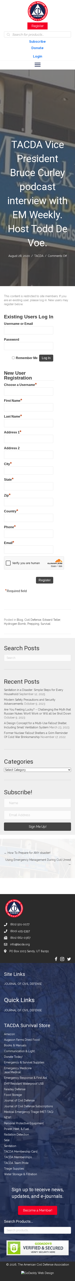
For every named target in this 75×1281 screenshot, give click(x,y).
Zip (7, 495)
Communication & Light (19, 1051)
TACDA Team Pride (16, 1163)
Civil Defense (32, 619)
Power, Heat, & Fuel (16, 1129)
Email (9, 542)
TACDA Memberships (18, 1157)
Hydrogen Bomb (15, 623)
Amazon (9, 1034)
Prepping (33, 623)
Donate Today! (13, 1056)
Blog (20, 619)
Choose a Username (20, 384)
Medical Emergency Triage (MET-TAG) (28, 1111)
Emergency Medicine (18, 1068)
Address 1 (12, 432)
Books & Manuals (15, 1045)
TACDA (38, 255)
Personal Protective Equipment (24, 1123)
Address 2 (12, 448)
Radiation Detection (16, 1134)
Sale (6, 1140)
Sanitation (10, 1146)
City (8, 463)
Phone (10, 526)
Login (37, 56)
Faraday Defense (14, 1089)
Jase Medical (12, 1072)
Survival (45, 623)
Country (11, 511)
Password (11, 339)
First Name (13, 400)
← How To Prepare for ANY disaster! (27, 852)
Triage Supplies (14, 1168)
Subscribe (37, 41)
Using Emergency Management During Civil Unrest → (38, 861)
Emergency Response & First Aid (25, 1077)
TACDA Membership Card (20, 1151)
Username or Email (18, 323)
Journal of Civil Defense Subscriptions (28, 1106)
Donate (37, 48)
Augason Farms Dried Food (22, 1039)
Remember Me (27, 358)
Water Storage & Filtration (20, 1174)
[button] (37, 827)
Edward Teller (51, 619)
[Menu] (37, 64)
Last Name (13, 416)
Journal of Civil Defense (23, 983)
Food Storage (13, 1094)
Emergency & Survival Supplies (24, 1062)
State (9, 479)
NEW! (7, 1117)
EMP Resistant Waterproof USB (24, 1083)
